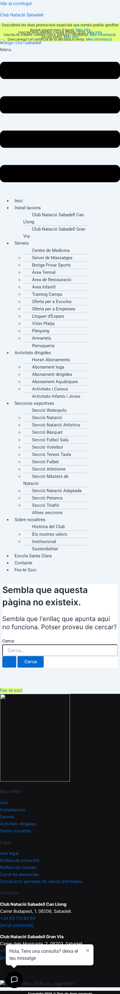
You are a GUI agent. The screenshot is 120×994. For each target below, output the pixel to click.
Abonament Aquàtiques (55, 381)
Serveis (22, 243)
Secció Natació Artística (56, 425)
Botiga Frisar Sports (51, 265)
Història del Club (48, 526)
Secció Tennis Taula (51, 454)
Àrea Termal (44, 272)
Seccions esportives (34, 403)
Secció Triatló (45, 505)
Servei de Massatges (52, 257)
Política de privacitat (19, 860)
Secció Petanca (47, 498)
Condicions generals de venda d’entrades (41, 881)
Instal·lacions (28, 207)
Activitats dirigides (33, 352)
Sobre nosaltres (30, 519)
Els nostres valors (49, 534)
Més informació (103, 34)
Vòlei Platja (43, 323)
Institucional (44, 541)
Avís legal (9, 853)
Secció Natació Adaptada (57, 490)
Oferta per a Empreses (53, 309)
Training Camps (47, 294)
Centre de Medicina (51, 250)
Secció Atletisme (49, 469)
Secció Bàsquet (47, 432)
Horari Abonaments (51, 359)
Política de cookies (18, 867)
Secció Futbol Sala (50, 439)
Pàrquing (40, 330)
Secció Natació (47, 417)
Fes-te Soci (25, 570)
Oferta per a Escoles (52, 301)
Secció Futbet (45, 461)
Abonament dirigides (52, 374)
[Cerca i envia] (9, 662)
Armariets (41, 338)
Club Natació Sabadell (21, 15)
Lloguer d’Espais (48, 316)
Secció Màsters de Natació (45, 480)
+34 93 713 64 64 (18, 918)
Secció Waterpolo (49, 410)
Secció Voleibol (47, 447)
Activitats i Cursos (50, 389)
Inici (4, 802)
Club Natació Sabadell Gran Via (54, 233)
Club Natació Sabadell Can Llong (53, 218)
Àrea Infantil (44, 287)
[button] (60, 119)
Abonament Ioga (48, 367)
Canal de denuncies (19, 874)
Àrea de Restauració (51, 279)
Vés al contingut (16, 3)
